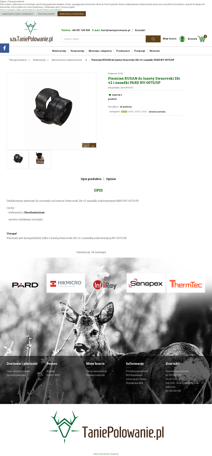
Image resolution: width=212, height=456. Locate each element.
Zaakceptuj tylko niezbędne (17, 13)
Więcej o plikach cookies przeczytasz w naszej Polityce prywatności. (31, 9)
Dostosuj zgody (46, 13)
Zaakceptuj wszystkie (72, 13)
